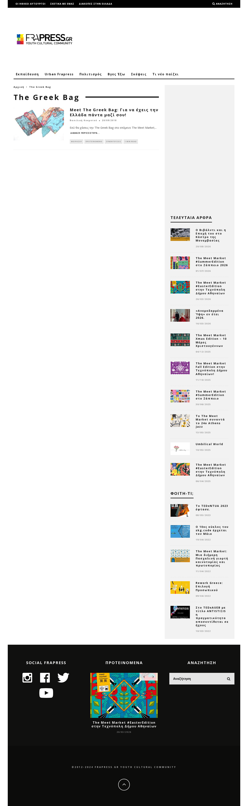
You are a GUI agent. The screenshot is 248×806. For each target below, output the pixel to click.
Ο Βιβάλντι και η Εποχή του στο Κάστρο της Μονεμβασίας (211, 235)
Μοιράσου (76, 141)
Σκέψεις (139, 74)
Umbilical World (209, 444)
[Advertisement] (163, 39)
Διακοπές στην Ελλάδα (95, 3)
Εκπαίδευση (27, 74)
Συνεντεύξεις (113, 141)
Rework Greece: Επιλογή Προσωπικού (209, 586)
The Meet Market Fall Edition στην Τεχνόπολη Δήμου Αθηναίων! (211, 368)
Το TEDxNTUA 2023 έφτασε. (212, 507)
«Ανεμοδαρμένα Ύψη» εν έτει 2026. (210, 314)
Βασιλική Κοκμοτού (83, 120)
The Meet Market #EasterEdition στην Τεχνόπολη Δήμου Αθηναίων (211, 288)
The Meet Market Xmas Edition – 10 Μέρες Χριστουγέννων (211, 340)
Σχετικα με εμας (62, 3)
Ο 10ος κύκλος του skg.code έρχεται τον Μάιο (212, 530)
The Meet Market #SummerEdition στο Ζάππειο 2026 (212, 261)
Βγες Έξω (116, 74)
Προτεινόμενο (94, 141)
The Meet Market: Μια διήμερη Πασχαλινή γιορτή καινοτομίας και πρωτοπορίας (212, 558)
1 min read (131, 141)
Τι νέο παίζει (165, 74)
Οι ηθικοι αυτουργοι (31, 3)
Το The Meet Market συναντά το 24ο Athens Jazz (210, 421)
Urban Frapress (59, 74)
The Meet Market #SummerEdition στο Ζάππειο (211, 395)
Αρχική (19, 86)
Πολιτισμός (90, 74)
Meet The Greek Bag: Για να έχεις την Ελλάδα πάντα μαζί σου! (114, 112)
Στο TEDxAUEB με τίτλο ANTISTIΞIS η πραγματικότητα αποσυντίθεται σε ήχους (212, 616)
